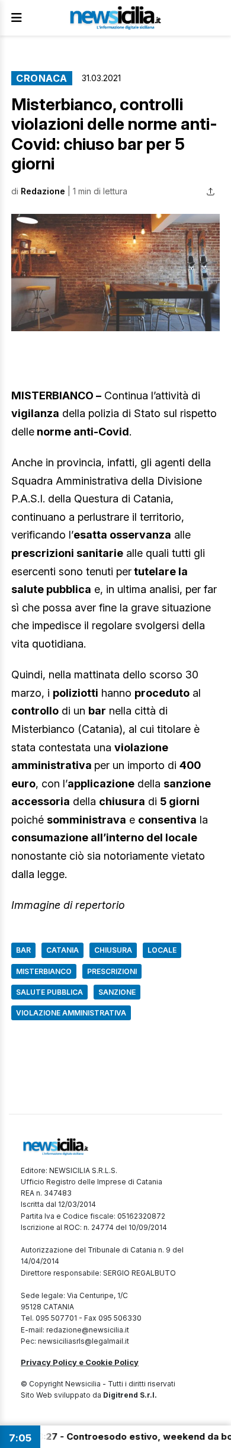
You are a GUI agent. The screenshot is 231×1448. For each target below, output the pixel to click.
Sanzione (117, 992)
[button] (115, 272)
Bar (23, 950)
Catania (62, 950)
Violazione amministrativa (71, 1012)
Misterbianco (44, 971)
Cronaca (42, 78)
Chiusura (113, 950)
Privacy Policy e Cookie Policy (80, 1362)
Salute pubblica (49, 992)
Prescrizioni (112, 971)
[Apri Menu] (16, 18)
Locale (162, 950)
